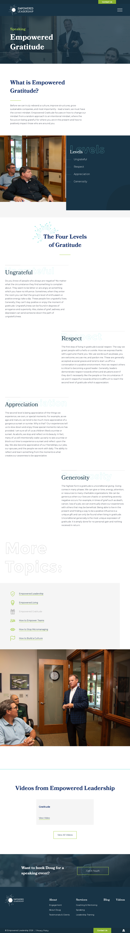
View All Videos (65, 835)
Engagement (55, 905)
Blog (107, 900)
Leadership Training (85, 915)
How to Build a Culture (31, 638)
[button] (119, 10)
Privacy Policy (42, 931)
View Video (44, 818)
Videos (120, 900)
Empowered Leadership (31, 594)
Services (81, 900)
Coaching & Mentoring (86, 905)
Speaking (80, 910)
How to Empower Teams (31, 620)
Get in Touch (93, 871)
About (53, 900)
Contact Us (107, 2)
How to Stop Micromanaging (33, 629)
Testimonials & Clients (59, 915)
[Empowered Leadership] (21, 10)
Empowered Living (28, 603)
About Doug (55, 910)
